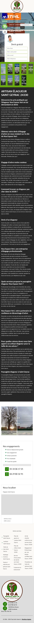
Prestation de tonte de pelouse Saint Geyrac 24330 (28, 565)
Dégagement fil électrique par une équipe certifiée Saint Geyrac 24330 (28, 553)
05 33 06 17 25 (14, 18)
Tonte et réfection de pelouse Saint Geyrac (6, 566)
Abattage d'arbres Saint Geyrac (6, 557)
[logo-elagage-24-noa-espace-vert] (17, 6)
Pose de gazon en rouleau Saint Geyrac (17, 539)
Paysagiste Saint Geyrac (6, 537)
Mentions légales (26, 619)
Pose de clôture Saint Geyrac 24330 (17, 549)
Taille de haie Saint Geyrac (6, 549)
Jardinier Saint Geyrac (6, 542)
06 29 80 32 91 (14, 29)
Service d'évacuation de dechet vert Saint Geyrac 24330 (17, 560)
